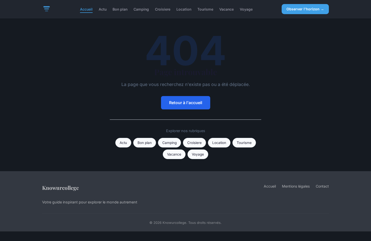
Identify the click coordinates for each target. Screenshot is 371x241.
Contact (322, 186)
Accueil (86, 9)
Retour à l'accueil (185, 102)
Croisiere (162, 9)
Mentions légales (296, 186)
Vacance (226, 9)
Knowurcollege (60, 187)
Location (183, 9)
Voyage (246, 9)
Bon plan (120, 9)
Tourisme (205, 9)
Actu (103, 9)
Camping (141, 9)
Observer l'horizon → (305, 9)
